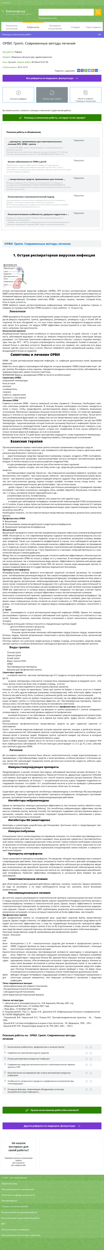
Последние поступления (55, 27)
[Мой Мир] (96, 70)
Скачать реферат (18, 98)
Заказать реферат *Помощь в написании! (85, 99)
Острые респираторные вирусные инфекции (29, 1058)
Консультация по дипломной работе (20, 1218)
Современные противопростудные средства (28, 1053)
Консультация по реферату (15, 1229)
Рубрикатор (33, 27)
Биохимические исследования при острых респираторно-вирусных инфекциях (39, 1074)
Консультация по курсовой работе (19, 1212)
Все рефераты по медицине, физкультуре (49, 78)
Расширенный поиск (48, 18)
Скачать (86, 1047)
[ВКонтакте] (78, 70)
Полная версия (9, 1200)
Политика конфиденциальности (18, 1195)
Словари (75, 27)
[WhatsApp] (85, 70)
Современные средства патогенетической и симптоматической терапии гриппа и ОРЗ (41, 1065)
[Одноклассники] (92, 70)
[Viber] (82, 70)
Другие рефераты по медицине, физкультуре (50, 1125)
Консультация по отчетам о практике (20, 1235)
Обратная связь (9, 1183)
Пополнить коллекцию (12, 27)
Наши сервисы (93, 27)
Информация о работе (91, 1047)
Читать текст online (52, 98)
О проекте (5, 2)
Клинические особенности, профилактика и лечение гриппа (36, 1047)
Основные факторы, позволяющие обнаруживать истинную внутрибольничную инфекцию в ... (36, 1090)
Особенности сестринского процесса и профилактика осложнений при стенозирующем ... (41, 1082)
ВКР (3, 1223)
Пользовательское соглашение (17, 1189)
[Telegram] (89, 70)
